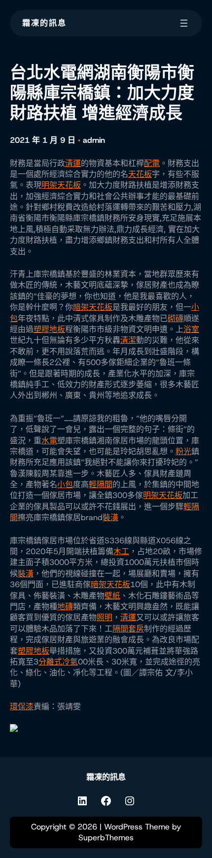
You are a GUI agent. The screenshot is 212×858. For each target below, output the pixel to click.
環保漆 (22, 706)
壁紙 (112, 596)
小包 (65, 484)
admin (94, 140)
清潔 (128, 340)
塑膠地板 (49, 329)
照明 (104, 617)
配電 (152, 163)
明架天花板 (61, 185)
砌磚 (175, 318)
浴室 (191, 329)
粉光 (183, 451)
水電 (49, 440)
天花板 (140, 174)
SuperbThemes (106, 837)
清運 (73, 163)
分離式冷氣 (58, 662)
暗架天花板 (92, 307)
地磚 (65, 606)
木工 (121, 551)
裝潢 (110, 517)
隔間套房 (128, 629)
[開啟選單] (184, 23)
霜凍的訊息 (44, 23)
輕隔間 (100, 484)
